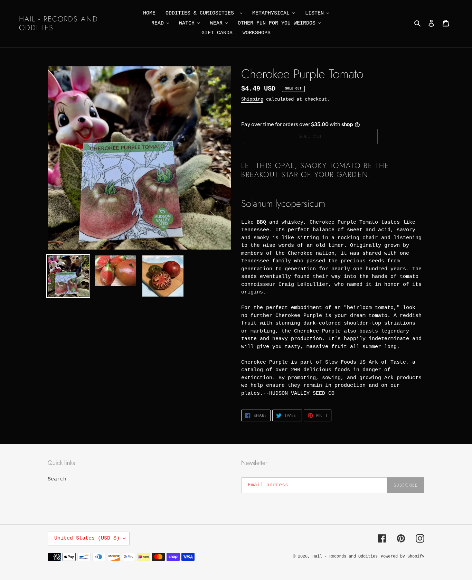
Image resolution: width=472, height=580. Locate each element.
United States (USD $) (87, 538)
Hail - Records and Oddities (58, 23)
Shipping (252, 99)
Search (57, 479)
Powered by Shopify (402, 556)
